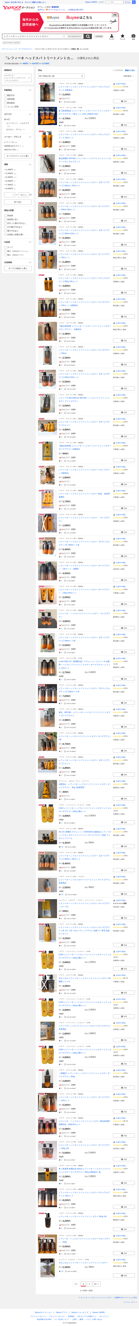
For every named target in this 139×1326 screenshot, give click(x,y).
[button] (18, 90)
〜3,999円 (10, 173)
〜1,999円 (10, 169)
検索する (88, 36)
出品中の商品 (121, 84)
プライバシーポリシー (38, 1316)
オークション (63, 781)
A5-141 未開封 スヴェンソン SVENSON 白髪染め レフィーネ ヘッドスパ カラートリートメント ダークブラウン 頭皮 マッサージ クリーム (85, 835)
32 (62, 847)
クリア (64, 36)
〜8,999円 (10, 188)
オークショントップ (9, 49)
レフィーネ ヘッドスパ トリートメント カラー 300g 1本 (83, 1216)
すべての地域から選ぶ (17, 268)
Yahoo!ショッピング (80, 1312)
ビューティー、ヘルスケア (67, 900)
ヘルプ (101, 2)
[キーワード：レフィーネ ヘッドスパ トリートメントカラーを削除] (29, 78)
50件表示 (128, 76)
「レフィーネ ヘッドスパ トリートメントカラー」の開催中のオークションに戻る (107, 1298)
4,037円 (35, 63)
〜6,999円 (10, 181)
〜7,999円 (10, 185)
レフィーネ (11, 142)
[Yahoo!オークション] (19, 6)
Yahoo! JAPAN (91, 2)
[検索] (134, 2)
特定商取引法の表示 (44, 1319)
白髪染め (80, 83)
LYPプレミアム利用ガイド (87, 1316)
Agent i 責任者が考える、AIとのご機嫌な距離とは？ (25, 2)
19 (62, 1271)
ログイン (41, 10)
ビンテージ (85, 781)
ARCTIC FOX (11, 150)
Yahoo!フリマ (61, 1312)
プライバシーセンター (57, 1316)
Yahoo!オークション (43, 1312)
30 (62, 895)
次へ (96, 1284)
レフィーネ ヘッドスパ (11, 43)
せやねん (128, 2)
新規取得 (55, 7)
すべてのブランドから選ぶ (18, 156)
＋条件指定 (99, 36)
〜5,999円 (10, 177)
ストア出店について (61, 1319)
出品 (125, 101)
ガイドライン (104, 1316)
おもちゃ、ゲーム (74, 781)
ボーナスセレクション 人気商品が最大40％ (66, 10)
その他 (80, 107)
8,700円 (45, 63)
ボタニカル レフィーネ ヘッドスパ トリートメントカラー (83, 1263)
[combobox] (35, 36)
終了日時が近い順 (46, 76)
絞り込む (18, 202)
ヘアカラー (81, 876)
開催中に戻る (130, 70)
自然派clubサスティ (14, 146)
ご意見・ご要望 (77, 1319)
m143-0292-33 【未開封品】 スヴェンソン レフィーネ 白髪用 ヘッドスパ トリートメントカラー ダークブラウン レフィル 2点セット (84, 664)
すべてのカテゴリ (74, 36)
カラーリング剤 (71, 83)
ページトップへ (129, 1302)
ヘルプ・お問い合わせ (94, 1319)
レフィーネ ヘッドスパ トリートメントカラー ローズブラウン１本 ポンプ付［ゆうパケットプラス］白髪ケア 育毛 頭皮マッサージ (84, 930)
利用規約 (71, 1316)
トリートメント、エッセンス (75, 805)
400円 (25, 63)
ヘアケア (61, 83)
